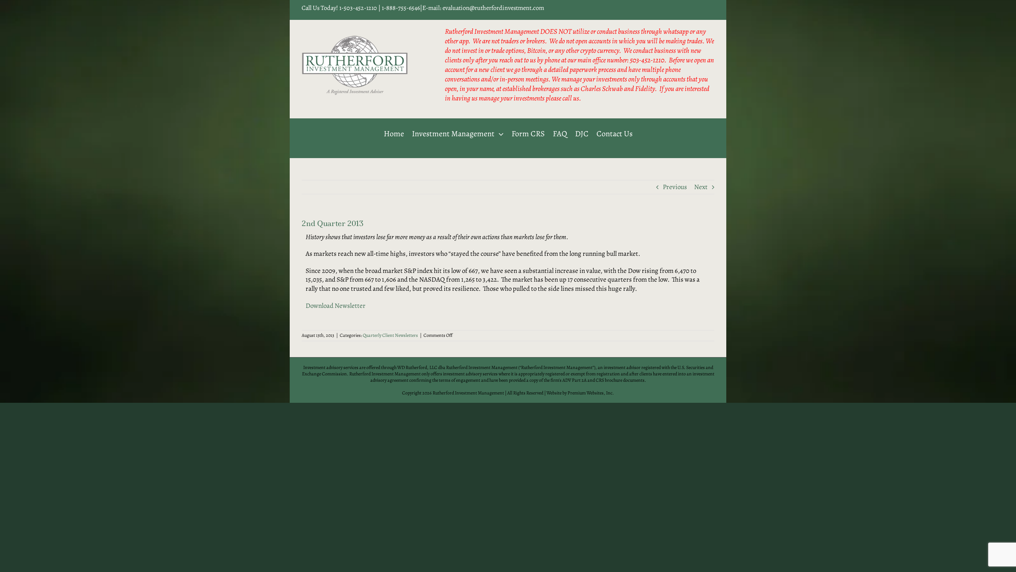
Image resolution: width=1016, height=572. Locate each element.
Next (701, 186)
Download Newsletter (336, 305)
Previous (675, 186)
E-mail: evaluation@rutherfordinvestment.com (483, 8)
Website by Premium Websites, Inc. (580, 393)
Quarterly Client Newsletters (390, 335)
